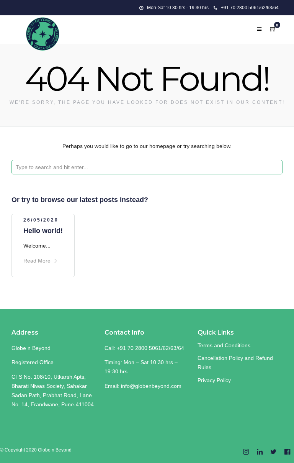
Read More (37, 261)
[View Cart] (273, 29)
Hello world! (43, 231)
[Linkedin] (260, 452)
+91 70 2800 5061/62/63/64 (250, 7)
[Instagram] (246, 452)
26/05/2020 (41, 220)
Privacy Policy (214, 380)
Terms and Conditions (224, 345)
